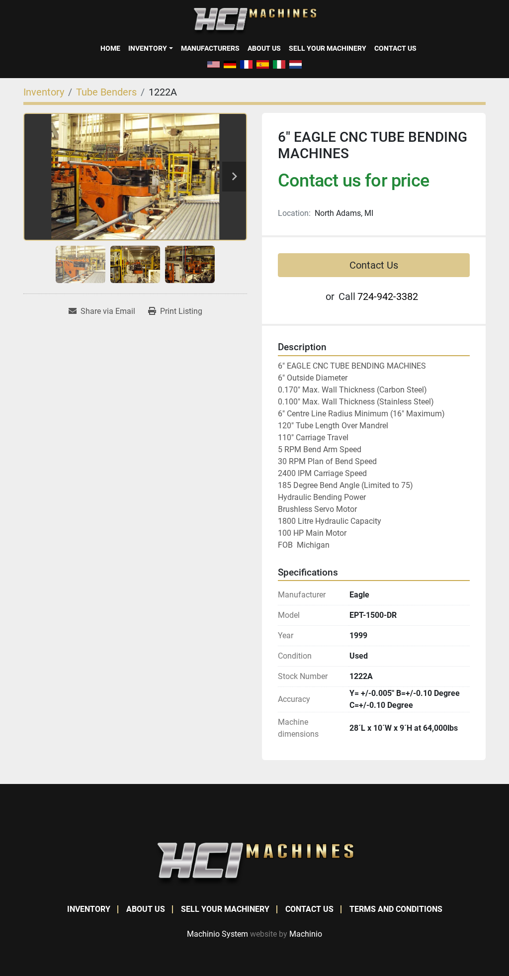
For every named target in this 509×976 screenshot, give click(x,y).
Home (110, 48)
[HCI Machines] (254, 864)
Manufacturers (210, 48)
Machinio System (217, 934)
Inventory (147, 48)
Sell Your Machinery (327, 48)
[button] (150, 48)
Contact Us (395, 48)
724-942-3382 (387, 296)
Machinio (305, 934)
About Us (264, 48)
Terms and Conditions (395, 909)
